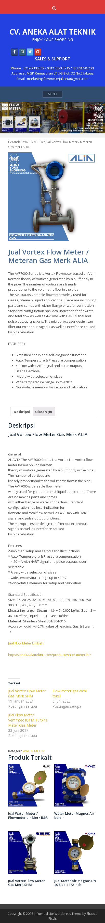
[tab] (21, 411)
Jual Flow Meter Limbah (25, 643)
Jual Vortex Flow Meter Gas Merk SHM (27, 693)
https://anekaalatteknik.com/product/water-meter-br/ (49, 654)
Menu (52, 94)
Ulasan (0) (43, 411)
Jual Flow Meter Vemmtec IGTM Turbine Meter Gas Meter (28, 720)
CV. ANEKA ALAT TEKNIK (52, 32)
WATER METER (33, 142)
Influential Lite (44, 913)
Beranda (14, 142)
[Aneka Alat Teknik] (14, 52)
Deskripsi (22, 411)
